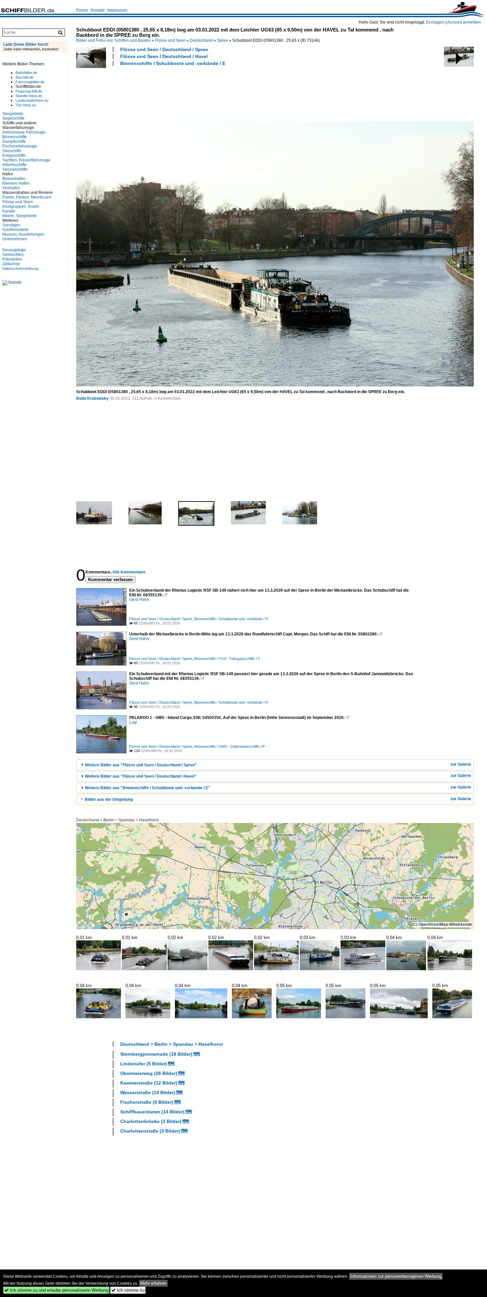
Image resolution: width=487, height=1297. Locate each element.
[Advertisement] (196, 93)
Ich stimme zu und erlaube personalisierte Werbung (56, 1290)
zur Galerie (461, 764)
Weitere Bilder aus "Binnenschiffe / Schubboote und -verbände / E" (147, 788)
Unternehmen (14, 239)
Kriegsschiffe (14, 155)
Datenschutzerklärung (20, 268)
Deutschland (201, 40)
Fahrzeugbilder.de (30, 82)
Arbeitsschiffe (14, 164)
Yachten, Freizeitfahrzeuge (26, 160)
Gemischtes (13, 254)
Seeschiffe (11, 150)
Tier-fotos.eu (26, 105)
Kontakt (97, 10)
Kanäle (8, 211)
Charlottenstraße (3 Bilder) (150, 1131)
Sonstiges (11, 225)
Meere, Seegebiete (19, 215)
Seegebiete (12, 113)
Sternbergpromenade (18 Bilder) (156, 1054)
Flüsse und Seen (170, 40)
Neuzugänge (14, 250)
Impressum (117, 10)
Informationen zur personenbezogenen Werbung (396, 1276)
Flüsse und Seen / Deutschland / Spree (164, 49)
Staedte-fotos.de (29, 96)
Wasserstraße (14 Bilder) (147, 1092)
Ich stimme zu (127, 1290)
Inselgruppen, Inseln (20, 206)
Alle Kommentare (128, 572)
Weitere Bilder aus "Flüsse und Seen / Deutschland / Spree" (141, 765)
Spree (222, 40)
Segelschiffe (13, 118)
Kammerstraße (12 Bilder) (148, 1083)
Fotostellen (12, 259)
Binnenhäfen (14, 178)
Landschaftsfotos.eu (32, 100)
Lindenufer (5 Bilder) (143, 1063)
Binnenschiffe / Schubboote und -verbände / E (172, 63)
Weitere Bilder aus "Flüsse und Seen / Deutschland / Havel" (140, 776)
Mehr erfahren (153, 1283)
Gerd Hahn (139, 599)
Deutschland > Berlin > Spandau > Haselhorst (117, 820)
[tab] (275, 764)
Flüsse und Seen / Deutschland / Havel (164, 56)
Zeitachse (11, 264)
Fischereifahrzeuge (19, 146)
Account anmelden (464, 22)
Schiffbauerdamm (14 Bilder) (152, 1111)
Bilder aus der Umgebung (109, 799)
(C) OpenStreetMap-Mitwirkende (442, 924)
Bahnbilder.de (26, 73)
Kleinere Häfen (15, 183)
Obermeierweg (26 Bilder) (148, 1073)
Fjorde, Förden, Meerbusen (26, 197)
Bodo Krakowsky (92, 398)
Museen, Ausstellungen (23, 234)
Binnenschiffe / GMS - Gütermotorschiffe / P (229, 746)
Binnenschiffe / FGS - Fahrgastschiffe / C (227, 659)
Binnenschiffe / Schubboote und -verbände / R (231, 619)
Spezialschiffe (14, 169)
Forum (82, 10)
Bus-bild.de (24, 77)
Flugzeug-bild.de (29, 91)
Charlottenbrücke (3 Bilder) (151, 1121)
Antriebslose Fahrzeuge (23, 132)
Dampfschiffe (14, 141)
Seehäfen (11, 188)
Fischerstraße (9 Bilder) (146, 1102)
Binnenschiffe (14, 137)
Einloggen (435, 22)
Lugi (133, 722)
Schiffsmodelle (15, 229)
